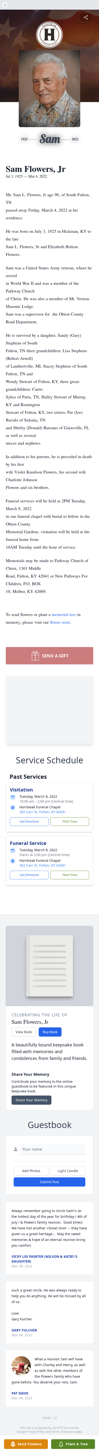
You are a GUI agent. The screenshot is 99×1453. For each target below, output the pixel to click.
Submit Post (49, 1182)
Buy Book (50, 1032)
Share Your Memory (31, 1100)
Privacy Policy (36, 1432)
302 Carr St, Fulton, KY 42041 (42, 812)
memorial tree (64, 614)
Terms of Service (62, 1432)
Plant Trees (69, 821)
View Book (24, 1032)
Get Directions (29, 821)
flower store (60, 622)
